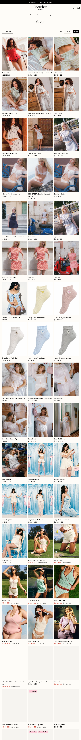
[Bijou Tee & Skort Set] (66, 134)
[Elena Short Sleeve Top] (14, 420)
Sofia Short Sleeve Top (9, 113)
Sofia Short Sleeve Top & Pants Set (39, 113)
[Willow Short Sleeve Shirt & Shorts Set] (14, 663)
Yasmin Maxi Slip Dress (35, 724)
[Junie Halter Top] (66, 581)
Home (31, 15)
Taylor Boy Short (59, 724)
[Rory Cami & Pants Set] (40, 501)
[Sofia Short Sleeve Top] (14, 94)
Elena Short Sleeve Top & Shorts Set (14, 398)
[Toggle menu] (2, 8)
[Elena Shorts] (66, 379)
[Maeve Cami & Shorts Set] (40, 541)
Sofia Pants (58, 113)
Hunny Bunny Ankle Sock (36, 318)
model (76, 31)
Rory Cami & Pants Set (35, 520)
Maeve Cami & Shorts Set (36, 560)
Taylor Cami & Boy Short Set (37, 682)
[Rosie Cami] (14, 54)
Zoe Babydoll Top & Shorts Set (64, 641)
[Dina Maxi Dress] (66, 420)
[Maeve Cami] (14, 581)
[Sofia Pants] (66, 94)
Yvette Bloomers (33, 479)
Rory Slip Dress (7, 560)
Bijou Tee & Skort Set (61, 153)
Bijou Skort (31, 237)
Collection (40, 15)
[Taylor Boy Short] (66, 705)
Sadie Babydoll (6, 520)
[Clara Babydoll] (14, 460)
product (67, 31)
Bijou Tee (57, 237)
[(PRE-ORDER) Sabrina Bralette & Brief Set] (40, 175)
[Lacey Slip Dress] (40, 581)
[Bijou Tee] (66, 218)
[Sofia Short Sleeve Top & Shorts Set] (40, 54)
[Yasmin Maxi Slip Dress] (40, 705)
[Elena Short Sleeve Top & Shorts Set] (14, 379)
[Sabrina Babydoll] (66, 175)
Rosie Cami (5, 73)
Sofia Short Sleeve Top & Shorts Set (40, 73)
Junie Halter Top (59, 600)
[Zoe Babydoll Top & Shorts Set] (66, 622)
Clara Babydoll (6, 479)
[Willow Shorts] (66, 663)
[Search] (70, 8)
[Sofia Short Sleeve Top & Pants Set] (40, 94)
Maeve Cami (6, 600)
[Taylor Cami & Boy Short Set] (40, 663)
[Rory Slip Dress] (14, 541)
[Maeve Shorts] (66, 541)
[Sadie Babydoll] (14, 501)
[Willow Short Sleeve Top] (14, 705)
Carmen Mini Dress (34, 153)
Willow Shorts (58, 682)
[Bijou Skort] (40, 218)
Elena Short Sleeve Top (9, 439)
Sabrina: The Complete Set (11, 194)
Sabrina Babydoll (59, 194)
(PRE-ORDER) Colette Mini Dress (13, 237)
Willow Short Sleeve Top (10, 724)
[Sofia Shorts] (66, 54)
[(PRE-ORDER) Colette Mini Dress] (14, 218)
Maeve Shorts (58, 560)
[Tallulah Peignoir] (66, 460)
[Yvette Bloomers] (40, 460)
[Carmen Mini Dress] (40, 134)
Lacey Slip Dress (33, 600)
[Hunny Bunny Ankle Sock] (40, 298)
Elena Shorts (58, 398)
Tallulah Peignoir (59, 479)
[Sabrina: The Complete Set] (14, 175)
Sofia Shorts (58, 73)
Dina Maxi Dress (59, 439)
